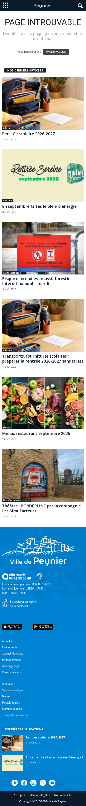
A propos (19, 795)
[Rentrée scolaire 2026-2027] (43, 103)
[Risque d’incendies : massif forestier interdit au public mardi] (43, 248)
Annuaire (7, 683)
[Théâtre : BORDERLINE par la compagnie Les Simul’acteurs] (43, 475)
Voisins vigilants (12, 672)
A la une (7, 128)
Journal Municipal (12, 653)
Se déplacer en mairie (23, 601)
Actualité (7, 641)
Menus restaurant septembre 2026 (36, 433)
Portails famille (11, 702)
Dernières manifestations (16, 500)
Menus (6, 696)
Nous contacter (19, 606)
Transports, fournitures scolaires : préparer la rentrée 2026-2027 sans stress (42, 358)
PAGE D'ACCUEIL (56, 51)
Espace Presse (11, 659)
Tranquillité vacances (15, 715)
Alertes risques (11, 272)
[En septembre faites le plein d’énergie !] (43, 175)
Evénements (9, 647)
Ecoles (6, 427)
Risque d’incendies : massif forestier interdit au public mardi (37, 281)
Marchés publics (12, 708)
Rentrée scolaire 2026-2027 (28, 134)
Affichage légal (11, 666)
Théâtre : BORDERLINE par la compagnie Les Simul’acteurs (41, 508)
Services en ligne (12, 690)
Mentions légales (39, 795)
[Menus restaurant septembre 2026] (43, 403)
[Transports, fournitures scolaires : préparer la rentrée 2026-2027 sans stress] (43, 325)
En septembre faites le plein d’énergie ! (40, 206)
